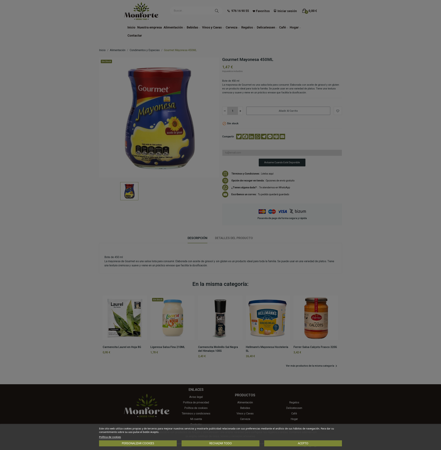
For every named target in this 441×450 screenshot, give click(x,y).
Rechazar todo (220, 443)
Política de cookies (110, 437)
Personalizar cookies (138, 443)
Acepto (303, 443)
